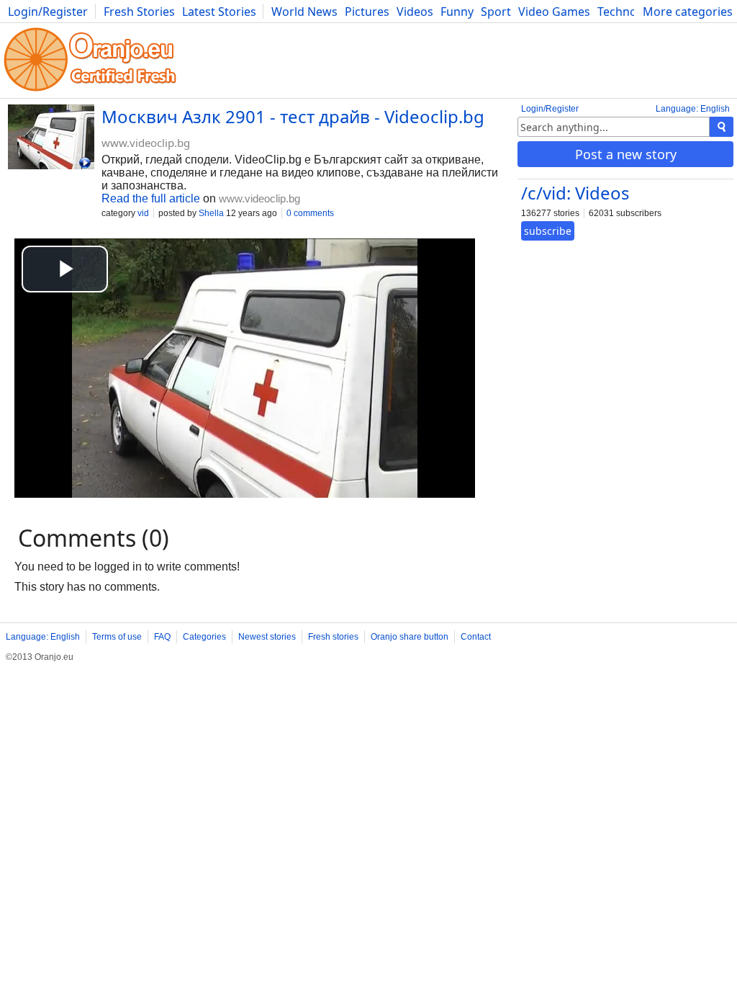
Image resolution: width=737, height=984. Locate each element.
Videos (415, 11)
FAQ (162, 637)
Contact (476, 637)
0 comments (310, 213)
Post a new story (626, 154)
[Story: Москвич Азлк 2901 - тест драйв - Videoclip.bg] (51, 138)
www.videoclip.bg (145, 142)
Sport (496, 11)
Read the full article (150, 198)
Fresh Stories (139, 11)
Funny (457, 11)
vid (143, 213)
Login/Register (48, 11)
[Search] (721, 127)
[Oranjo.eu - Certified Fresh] (90, 91)
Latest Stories (219, 11)
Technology (628, 11)
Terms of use (117, 637)
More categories (688, 11)
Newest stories (267, 637)
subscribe (547, 231)
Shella (211, 213)
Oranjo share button (409, 637)
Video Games (554, 11)
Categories (204, 637)
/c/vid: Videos (575, 193)
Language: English (693, 109)
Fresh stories (333, 637)
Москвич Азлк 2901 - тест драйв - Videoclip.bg (292, 116)
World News (304, 11)
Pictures (367, 11)
